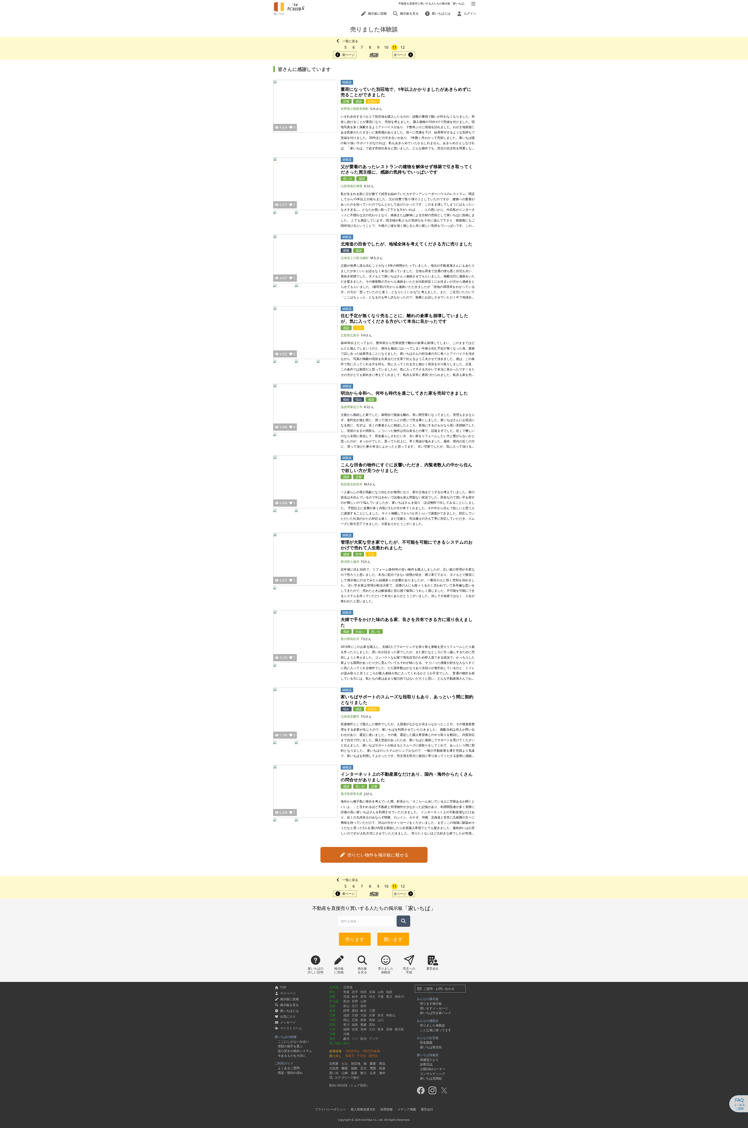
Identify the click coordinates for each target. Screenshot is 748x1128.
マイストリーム (291, 1028)
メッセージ (288, 1022)
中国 (332, 1020)
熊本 (381, 1029)
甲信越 (334, 1001)
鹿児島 (399, 1029)
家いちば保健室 (428, 1055)
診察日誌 (426, 1064)
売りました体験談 (432, 1025)
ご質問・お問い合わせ (438, 989)
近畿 (332, 1015)
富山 (346, 1006)
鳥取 (363, 1020)
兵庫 (372, 1015)
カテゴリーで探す (347, 1077)
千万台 (361, 1056)
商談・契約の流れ (290, 1073)
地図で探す (342, 1043)
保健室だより (429, 1059)
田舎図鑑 (426, 1042)
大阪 (363, 1015)
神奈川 (399, 996)
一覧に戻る (350, 41)
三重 (372, 1010)
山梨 (363, 1001)
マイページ (288, 993)
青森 (346, 992)
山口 (381, 1020)
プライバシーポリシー (330, 1109)
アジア (373, 1038)
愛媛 (363, 1024)
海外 (332, 1038)
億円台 (373, 1056)
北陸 (332, 1006)
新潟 (346, 1001)
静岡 (346, 1010)
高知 (372, 1024)
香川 (346, 1024)
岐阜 (363, 1010)
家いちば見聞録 (431, 1078)
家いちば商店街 (431, 1047)
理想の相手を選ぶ (290, 1046)
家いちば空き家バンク (435, 1013)
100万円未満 (371, 1051)
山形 (381, 992)
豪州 (346, 1038)
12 (402, 47)
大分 (372, 1029)
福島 (389, 992)
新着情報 (335, 1051)
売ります (354, 939)
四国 (332, 1024)
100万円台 (352, 1051)
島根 (372, 1020)
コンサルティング (432, 1074)
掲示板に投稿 (289, 999)
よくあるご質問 (289, 1068)
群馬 (363, 996)
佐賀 (355, 1029)
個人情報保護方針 (363, 1109)
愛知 (355, 1010)
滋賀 (346, 1015)
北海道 (334, 987)
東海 (332, 1010)
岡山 (346, 1020)
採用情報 (386, 1109)
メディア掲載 (406, 1109)
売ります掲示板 (431, 1003)
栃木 (355, 996)
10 (386, 47)
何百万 (350, 1056)
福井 (363, 1006)
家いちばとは (289, 1011)
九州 (332, 1029)
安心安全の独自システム (295, 1051)
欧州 (363, 1038)
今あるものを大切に (292, 1055)
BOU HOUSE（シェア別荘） (349, 1085)
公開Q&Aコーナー (432, 1069)
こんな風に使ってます (435, 1030)
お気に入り (288, 1016)
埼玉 (372, 996)
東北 (332, 992)
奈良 (381, 1015)
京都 (355, 1015)
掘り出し (335, 1056)
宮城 (372, 992)
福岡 (346, 1029)
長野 (355, 1001)
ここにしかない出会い (293, 1041)
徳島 (355, 1024)
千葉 (381, 996)
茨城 (346, 996)
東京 (389, 996)
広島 (355, 1020)
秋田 (363, 992)
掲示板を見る (289, 1005)
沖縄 (332, 1034)
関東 (332, 996)
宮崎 (389, 1029)
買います (393, 939)
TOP (283, 987)
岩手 (355, 992)
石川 (355, 1006)
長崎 (363, 1029)
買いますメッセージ (434, 1008)
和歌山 (390, 1015)
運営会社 (427, 1109)
